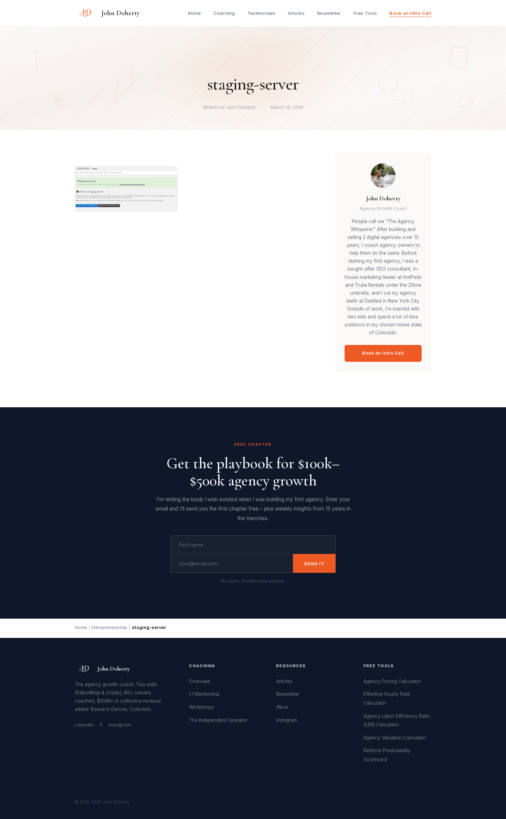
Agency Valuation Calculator (394, 738)
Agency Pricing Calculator (392, 681)
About (194, 13)
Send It (314, 563)
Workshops (201, 707)
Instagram (119, 724)
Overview (199, 681)
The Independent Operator (218, 720)
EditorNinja (88, 692)
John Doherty (120, 13)
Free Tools (365, 13)
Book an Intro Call (410, 13)
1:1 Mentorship (204, 694)
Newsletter (329, 13)
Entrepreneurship (109, 627)
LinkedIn (84, 724)
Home (81, 627)
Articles (296, 13)
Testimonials (261, 13)
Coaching (224, 13)
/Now (282, 707)
